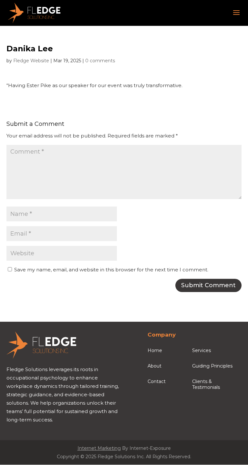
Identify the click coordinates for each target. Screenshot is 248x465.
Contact (157, 381)
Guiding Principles (212, 366)
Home (155, 350)
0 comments (100, 61)
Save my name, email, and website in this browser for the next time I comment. (111, 270)
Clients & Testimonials (206, 384)
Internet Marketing (99, 448)
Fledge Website (31, 61)
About (154, 366)
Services (201, 350)
